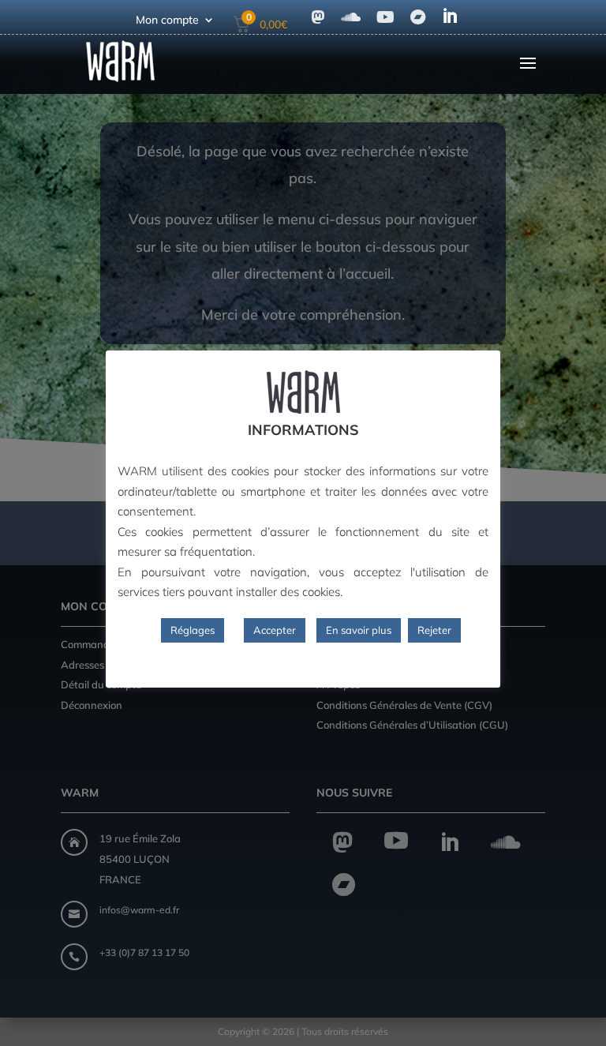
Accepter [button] (274, 630)
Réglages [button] (192, 630)
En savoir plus (358, 630)
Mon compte (167, 20)
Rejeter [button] (434, 630)
